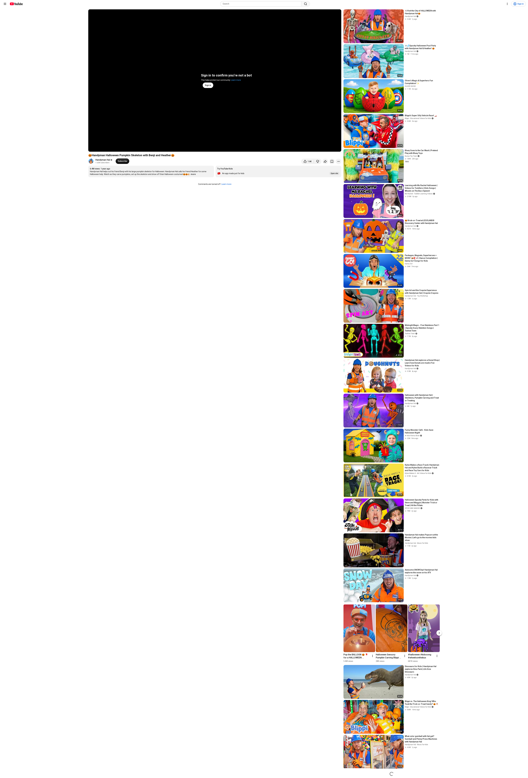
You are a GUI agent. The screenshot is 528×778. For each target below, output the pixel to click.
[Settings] (507, 4)
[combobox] (262, 4)
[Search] (305, 4)
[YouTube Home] (16, 4)
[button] (278, 171)
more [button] (193, 174)
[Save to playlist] (332, 161)
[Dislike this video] (317, 161)
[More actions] (338, 161)
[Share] (325, 161)
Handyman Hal (102, 160)
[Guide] (5, 4)
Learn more (236, 80)
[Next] (439, 633)
